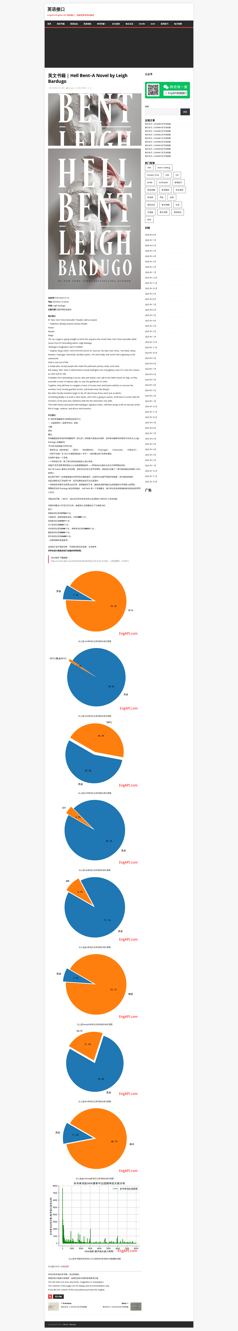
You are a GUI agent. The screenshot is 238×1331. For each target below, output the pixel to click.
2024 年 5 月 (150, 379)
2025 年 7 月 (150, 304)
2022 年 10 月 (151, 481)
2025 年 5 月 (150, 315)
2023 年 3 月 (150, 454)
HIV (177, 175)
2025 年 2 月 (150, 331)
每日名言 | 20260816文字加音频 (158, 156)
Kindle (142, 23)
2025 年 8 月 (150, 299)
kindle (149, 182)
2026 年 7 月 (150, 240)
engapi (71, 88)
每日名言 (129, 23)
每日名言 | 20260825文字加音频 (158, 124)
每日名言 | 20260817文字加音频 (158, 152)
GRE (167, 175)
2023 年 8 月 (150, 428)
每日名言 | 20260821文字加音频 (158, 138)
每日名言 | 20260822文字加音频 (158, 134)
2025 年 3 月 (150, 326)
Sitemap (72, 1324)
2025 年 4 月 (150, 320)
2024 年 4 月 (150, 385)
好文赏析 (116, 23)
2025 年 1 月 (150, 336)
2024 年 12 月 (151, 342)
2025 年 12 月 (151, 277)
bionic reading (164, 167)
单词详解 (101, 23)
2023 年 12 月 (151, 406)
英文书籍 (82, 88)
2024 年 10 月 (151, 352)
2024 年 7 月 (150, 369)
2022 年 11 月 (151, 476)
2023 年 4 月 (150, 449)
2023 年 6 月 (150, 438)
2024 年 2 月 (150, 395)
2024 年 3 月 (150, 390)
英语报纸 (87, 23)
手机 (161, 197)
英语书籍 (61, 23)
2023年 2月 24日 (58, 88)
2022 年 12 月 (151, 471)
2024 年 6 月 (150, 374)
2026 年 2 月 (150, 267)
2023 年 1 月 (150, 465)
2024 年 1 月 (150, 401)
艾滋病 (150, 212)
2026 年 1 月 (150, 272)
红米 (178, 204)
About (65, 1324)
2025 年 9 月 (150, 293)
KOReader (163, 182)
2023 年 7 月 (150, 433)
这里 (67, 1266)
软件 (149, 219)
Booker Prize (153, 175)
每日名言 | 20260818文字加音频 (158, 149)
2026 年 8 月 (150, 234)
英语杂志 (74, 23)
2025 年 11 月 (151, 283)
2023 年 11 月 (151, 412)
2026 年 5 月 (150, 250)
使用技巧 (164, 23)
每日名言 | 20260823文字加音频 (158, 131)
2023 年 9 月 (150, 422)
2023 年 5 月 (150, 444)
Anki (153, 23)
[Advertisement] (119, 48)
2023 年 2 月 (150, 460)
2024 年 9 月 (150, 358)
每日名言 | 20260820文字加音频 (158, 142)
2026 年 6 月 (150, 245)
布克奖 (150, 197)
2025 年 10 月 (151, 288)
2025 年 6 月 (150, 310)
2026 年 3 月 (150, 261)
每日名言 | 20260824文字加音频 (158, 127)
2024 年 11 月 (151, 347)
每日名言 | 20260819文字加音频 (158, 145)
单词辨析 (165, 190)
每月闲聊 (178, 23)
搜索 (147, 106)
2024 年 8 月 (150, 363)
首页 (49, 23)
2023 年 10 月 (151, 417)
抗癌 (172, 197)
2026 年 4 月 (150, 256)
